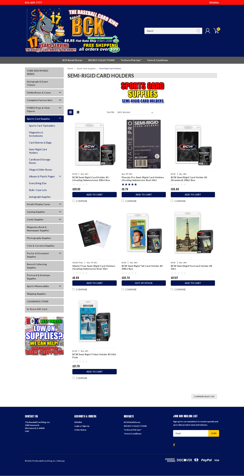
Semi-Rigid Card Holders (38, 151)
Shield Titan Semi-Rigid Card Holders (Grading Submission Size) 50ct (93, 267)
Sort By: (111, 112)
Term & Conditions (157, 60)
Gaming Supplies (36, 211)
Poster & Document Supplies (38, 255)
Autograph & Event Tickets (37, 83)
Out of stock (144, 283)
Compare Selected (204, 396)
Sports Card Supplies (38, 118)
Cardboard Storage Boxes (39, 161)
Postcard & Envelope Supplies (38, 277)
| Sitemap (60, 461)
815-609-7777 (33, 2)
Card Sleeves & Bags (40, 142)
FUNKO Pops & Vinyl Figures (38, 109)
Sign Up (85, 426)
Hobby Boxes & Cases (39, 92)
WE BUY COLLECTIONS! (101, 60)
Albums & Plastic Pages (42, 176)
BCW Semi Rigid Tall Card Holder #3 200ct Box (142, 267)
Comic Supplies (35, 219)
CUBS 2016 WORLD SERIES (37, 72)
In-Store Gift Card (37, 309)
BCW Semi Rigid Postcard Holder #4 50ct (191, 267)
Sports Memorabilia (38, 286)
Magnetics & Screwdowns (36, 134)
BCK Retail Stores (72, 60)
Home (70, 69)
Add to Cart (94, 194)
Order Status (80, 430)
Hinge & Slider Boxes (40, 169)
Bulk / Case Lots (38, 189)
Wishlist (214, 2)
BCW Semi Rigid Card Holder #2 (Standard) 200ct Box (189, 179)
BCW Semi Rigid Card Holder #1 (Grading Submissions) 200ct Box (91, 179)
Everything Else (37, 183)
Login (77, 426)
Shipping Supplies (36, 293)
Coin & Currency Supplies (40, 245)
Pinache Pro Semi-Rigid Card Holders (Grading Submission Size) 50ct (143, 179)
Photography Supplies (39, 238)
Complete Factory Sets (39, 100)
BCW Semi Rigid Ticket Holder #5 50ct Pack (94, 356)
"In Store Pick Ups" (131, 60)
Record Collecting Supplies (37, 266)
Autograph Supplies (40, 196)
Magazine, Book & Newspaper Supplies (38, 229)
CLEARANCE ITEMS (37, 301)
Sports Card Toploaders (42, 125)
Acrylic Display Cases (38, 204)
